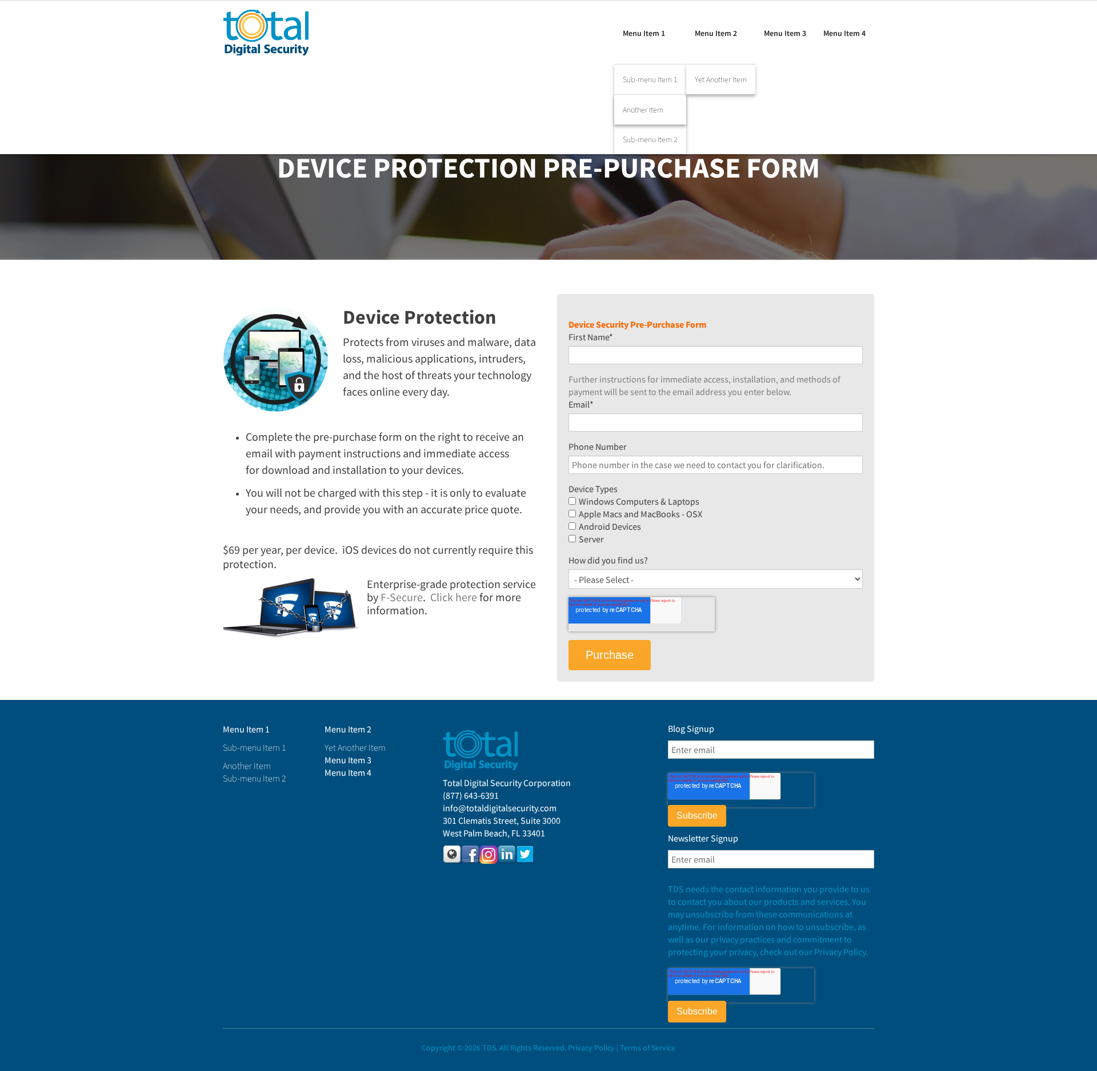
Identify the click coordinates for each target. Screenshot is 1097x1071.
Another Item (643, 109)
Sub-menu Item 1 (650, 79)
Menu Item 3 (785, 33)
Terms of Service (647, 1047)
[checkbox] (715, 520)
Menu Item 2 (716, 33)
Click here (453, 597)
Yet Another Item (721, 79)
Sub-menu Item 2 (650, 139)
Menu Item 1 (644, 33)
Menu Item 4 (844, 33)
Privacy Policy (591, 1047)
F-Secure (402, 597)
